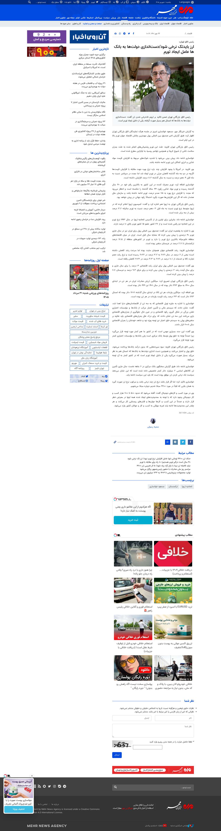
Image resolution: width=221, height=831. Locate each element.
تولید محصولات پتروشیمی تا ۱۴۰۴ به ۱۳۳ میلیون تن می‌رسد (163, 472)
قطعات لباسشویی (99, 347)
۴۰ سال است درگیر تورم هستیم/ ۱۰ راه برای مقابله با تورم (165, 462)
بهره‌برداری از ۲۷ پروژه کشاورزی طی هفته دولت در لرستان (89, 133)
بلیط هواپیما (101, 352)
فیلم (77, 17)
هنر (174, 17)
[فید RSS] (39, 786)
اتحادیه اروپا (187, 486)
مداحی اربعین (77, 326)
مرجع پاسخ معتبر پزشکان (89, 337)
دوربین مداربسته (89, 332)
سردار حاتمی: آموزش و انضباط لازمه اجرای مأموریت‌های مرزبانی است (89, 211)
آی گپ (123, 2)
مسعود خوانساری (157, 486)
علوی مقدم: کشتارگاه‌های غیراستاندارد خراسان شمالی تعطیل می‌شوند (88, 75)
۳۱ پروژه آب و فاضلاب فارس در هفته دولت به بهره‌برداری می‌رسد (89, 85)
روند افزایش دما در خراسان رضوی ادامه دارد (88, 221)
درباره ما (55, 804)
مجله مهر (70, 17)
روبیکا (83, 2)
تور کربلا (104, 326)
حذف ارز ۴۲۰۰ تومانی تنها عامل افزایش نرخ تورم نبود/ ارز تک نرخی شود (159, 458)
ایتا (75, 2)
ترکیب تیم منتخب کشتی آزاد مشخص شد (88, 249)
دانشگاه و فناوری (149, 17)
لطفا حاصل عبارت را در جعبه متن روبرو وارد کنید (172, 742)
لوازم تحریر (77, 311)
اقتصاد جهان (176, 23)
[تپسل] (115, 499)
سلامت (138, 17)
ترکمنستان (173, 486)
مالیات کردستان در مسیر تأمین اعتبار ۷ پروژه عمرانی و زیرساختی (88, 104)
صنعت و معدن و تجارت (92, 23)
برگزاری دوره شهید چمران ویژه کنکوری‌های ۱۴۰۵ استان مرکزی (92, 56)
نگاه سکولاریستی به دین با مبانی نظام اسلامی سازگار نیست (88, 113)
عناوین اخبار (188, 23)
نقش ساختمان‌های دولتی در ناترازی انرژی (89, 173)
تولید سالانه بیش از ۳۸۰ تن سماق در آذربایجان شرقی (88, 230)
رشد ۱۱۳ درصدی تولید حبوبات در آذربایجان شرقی (91, 240)
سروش (133, 2)
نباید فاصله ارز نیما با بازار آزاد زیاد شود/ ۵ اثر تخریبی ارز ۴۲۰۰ (163, 466)
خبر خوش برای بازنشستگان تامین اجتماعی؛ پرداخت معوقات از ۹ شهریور (88, 202)
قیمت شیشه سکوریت (95, 316)
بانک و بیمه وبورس (150, 23)
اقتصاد (124, 17)
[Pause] (157, 521)
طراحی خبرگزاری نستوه (179, 825)
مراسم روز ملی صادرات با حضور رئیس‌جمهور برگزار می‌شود (165, 469)
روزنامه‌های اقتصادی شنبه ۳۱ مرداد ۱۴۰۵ (90, 295)
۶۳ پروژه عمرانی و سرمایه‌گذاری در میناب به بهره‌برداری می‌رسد (90, 123)
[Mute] (162, 521)
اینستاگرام (104, 2)
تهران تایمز (99, 368)
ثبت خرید (133, 520)
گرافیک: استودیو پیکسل (154, 825)
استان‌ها (90, 17)
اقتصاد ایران (164, 23)
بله (114, 2)
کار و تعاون (76, 23)
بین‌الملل (98, 17)
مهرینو (74, 363)
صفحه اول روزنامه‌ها (96, 260)
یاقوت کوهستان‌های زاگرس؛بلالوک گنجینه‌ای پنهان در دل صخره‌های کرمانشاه (90, 162)
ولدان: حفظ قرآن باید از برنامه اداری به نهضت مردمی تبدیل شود (88, 142)
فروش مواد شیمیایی (98, 342)
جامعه (131, 17)
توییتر (93, 2)
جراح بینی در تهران (97, 311)
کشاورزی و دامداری (111, 23)
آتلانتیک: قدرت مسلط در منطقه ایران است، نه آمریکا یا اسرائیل (89, 65)
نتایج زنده (68, 2)
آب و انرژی (137, 23)
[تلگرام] (64, 786)
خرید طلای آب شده (97, 321)
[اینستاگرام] (54, 786)
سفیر (75, 316)
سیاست (106, 17)
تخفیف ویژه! (19, 809)
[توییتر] (49, 786)
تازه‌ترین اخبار (101, 49)
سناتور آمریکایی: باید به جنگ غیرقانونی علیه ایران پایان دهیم (88, 94)
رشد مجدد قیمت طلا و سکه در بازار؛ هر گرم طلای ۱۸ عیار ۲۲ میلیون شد (87, 182)
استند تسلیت (92, 326)
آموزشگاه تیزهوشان (79, 347)
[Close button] (32, 776)
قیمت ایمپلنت (77, 342)
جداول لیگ (55, 2)
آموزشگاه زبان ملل (89, 358)
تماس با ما (42, 804)
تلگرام (143, 2)
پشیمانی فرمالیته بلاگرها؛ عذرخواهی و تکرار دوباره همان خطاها (88, 192)
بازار (118, 17)
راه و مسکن (126, 23)
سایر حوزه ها (65, 23)
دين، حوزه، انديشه (164, 17)
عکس (83, 17)
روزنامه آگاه (79, 368)
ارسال (116, 755)
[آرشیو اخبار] (34, 786)
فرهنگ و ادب (183, 17)
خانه (191, 17)
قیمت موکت (77, 321)
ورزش (113, 17)
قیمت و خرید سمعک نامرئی (94, 363)
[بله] (59, 786)
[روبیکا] (44, 786)
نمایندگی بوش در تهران (81, 352)
